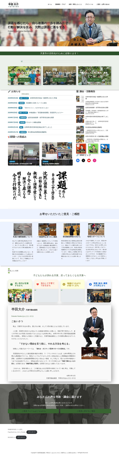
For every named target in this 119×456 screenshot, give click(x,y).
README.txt (11, 437)
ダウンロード (31, 432)
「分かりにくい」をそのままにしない (36, 108)
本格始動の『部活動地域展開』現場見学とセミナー (46, 112)
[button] (59, 44)
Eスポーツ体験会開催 (34, 122)
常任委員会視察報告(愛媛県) (37, 132)
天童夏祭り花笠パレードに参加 (36, 103)
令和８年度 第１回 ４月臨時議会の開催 (96, 136)
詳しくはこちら (24, 79)
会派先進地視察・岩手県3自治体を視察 (41, 117)
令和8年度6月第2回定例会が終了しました (38, 127)
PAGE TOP (114, 440)
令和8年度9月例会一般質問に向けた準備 (43, 98)
